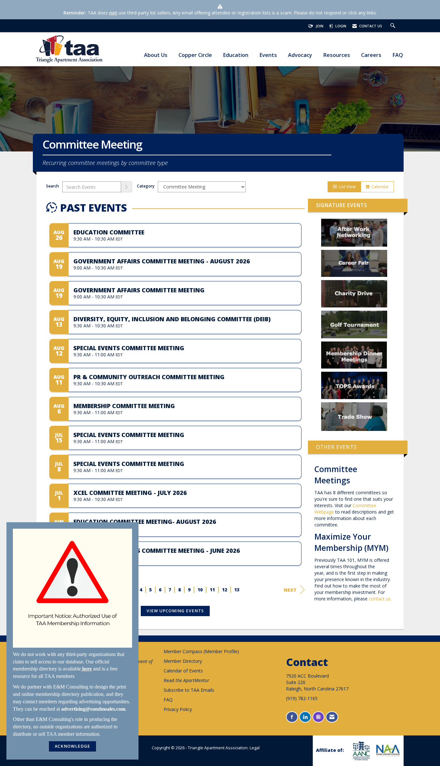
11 (212, 590)
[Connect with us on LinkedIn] (305, 717)
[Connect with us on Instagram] (318, 717)
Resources (336, 55)
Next (290, 590)
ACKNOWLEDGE (72, 746)
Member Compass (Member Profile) (201, 651)
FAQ (397, 55)
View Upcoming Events (175, 611)
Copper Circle (195, 55)
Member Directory (183, 661)
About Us (155, 55)
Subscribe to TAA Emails (189, 690)
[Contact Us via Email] (332, 717)
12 (224, 590)
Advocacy (300, 55)
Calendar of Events (183, 671)
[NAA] (387, 750)
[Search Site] (393, 26)
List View (346, 186)
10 (200, 590)
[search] (126, 186)
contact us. (380, 599)
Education (235, 55)
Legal (255, 748)
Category (146, 186)
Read (186, 680)
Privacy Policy (178, 709)
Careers (371, 55)
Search (52, 186)
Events (268, 55)
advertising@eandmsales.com (93, 709)
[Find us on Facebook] (292, 717)
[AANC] (360, 751)
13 (237, 590)
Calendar (379, 186)
